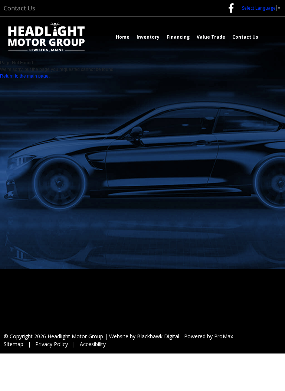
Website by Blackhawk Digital (144, 336)
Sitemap (13, 344)
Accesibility (93, 344)
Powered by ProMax (208, 336)
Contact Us (19, 8)
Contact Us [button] (245, 37)
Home (123, 37)
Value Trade (211, 37)
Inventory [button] (148, 37)
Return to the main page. (25, 76)
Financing (178, 37)
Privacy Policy (51, 344)
